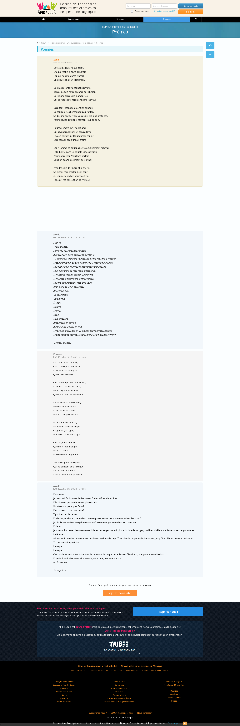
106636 (83, 489)
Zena (56, 59)
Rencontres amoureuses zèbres (103, 670)
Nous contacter (144, 713)
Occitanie (119, 691)
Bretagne (64, 688)
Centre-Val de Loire (64, 691)
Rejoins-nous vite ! (120, 593)
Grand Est (64, 698)
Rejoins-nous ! (168, 612)
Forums (167, 19)
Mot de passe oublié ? (165, 11)
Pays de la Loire (119, 695)
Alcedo (56, 234)
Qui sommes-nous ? (98, 713)
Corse (64, 695)
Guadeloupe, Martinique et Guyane (119, 701)
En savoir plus (174, 723)
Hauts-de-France (64, 701)
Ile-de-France (119, 681)
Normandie (119, 685)
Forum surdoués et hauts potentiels (155, 670)
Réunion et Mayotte (174, 681)
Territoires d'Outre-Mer (174, 685)
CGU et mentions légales (122, 713)
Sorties (120, 19)
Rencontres (73, 19)
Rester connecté (142, 11)
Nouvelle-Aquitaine (119, 688)
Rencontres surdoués (79, 670)
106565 (83, 237)
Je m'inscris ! (190, 11)
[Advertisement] (120, 209)
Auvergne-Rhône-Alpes (64, 681)
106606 (83, 357)
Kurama (57, 354)
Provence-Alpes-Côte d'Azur (119, 698)
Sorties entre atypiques (129, 670)
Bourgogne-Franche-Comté (64, 685)
